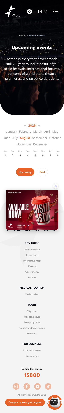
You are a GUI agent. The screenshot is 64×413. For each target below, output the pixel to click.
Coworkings (32, 355)
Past (42, 172)
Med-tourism (32, 294)
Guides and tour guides (32, 327)
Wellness (32, 333)
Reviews (32, 277)
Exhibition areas (32, 350)
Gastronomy (32, 271)
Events (32, 266)
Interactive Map (32, 260)
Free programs (32, 322)
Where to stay (32, 249)
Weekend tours (32, 316)
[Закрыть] (55, 186)
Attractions (32, 255)
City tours (32, 311)
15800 (32, 375)
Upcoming (25, 172)
